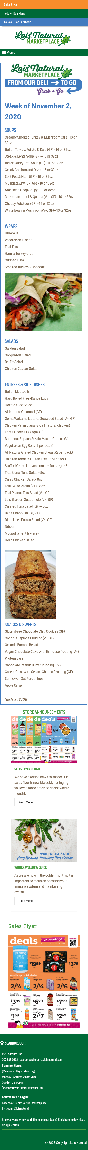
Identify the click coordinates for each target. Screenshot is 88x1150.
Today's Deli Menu (14, 13)
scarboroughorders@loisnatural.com (41, 1059)
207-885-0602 (10, 1059)
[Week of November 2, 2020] (43, 92)
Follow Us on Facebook (17, 22)
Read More (26, 802)
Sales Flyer (10, 4)
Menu (8, 52)
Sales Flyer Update (27, 769)
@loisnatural (21, 1108)
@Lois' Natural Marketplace (31, 1103)
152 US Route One (12, 1054)
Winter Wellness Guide (30, 867)
